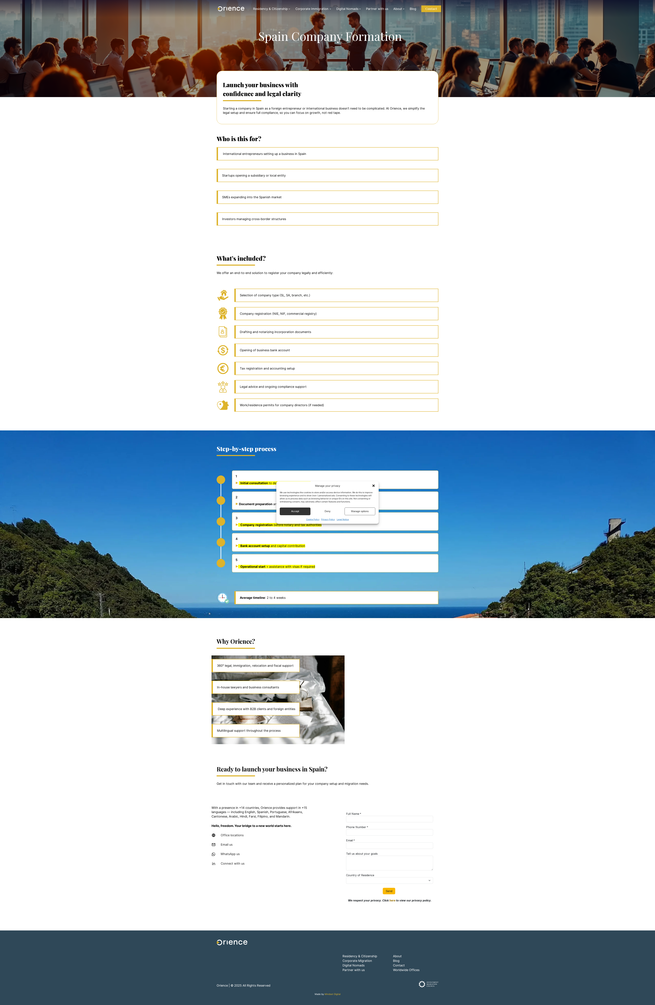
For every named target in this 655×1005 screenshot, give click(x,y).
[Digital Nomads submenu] (360, 9)
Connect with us (232, 863)
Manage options (360, 511)
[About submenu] (404, 9)
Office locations (232, 835)
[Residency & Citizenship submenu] (289, 9)
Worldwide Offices (406, 970)
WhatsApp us (230, 854)
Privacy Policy (328, 519)
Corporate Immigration (312, 9)
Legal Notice (343, 519)
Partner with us (354, 970)
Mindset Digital (332, 994)
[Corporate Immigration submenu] (330, 9)
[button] (373, 485)
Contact (431, 9)
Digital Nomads (347, 9)
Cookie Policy (312, 519)
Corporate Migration (357, 961)
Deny (328, 511)
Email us (226, 844)
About (397, 9)
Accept (295, 511)
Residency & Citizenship (270, 9)
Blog (396, 961)
